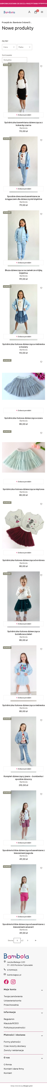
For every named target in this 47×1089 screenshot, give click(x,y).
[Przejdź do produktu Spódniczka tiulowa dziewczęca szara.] (23, 386)
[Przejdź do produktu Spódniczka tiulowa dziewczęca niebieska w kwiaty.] (23, 312)
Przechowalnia (11, 1004)
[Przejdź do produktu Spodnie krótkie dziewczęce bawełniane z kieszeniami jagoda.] (23, 818)
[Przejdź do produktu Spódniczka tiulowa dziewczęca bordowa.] (23, 528)
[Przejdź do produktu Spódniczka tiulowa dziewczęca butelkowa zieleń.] (23, 599)
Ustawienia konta (12, 1000)
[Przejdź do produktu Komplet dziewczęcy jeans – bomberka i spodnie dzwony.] (23, 745)
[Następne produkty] (27, 940)
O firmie (8, 1064)
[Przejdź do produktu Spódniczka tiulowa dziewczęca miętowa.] (23, 457)
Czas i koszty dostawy (15, 1046)
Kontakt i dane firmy (14, 1068)
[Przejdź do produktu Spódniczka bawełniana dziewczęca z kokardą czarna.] (23, 91)
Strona (10, 940)
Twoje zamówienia (13, 996)
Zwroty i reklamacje (14, 1050)
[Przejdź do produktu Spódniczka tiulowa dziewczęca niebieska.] (23, 673)
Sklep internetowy (21, 1086)
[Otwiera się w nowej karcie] (6, 981)
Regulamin (9, 1019)
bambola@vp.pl (14, 975)
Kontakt (8, 1073)
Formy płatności (12, 1041)
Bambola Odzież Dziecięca (17, 22)
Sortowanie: (7, 55)
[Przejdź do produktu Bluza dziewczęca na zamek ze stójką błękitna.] (23, 238)
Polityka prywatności (14, 1027)
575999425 (12, 970)
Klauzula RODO (11, 1023)
